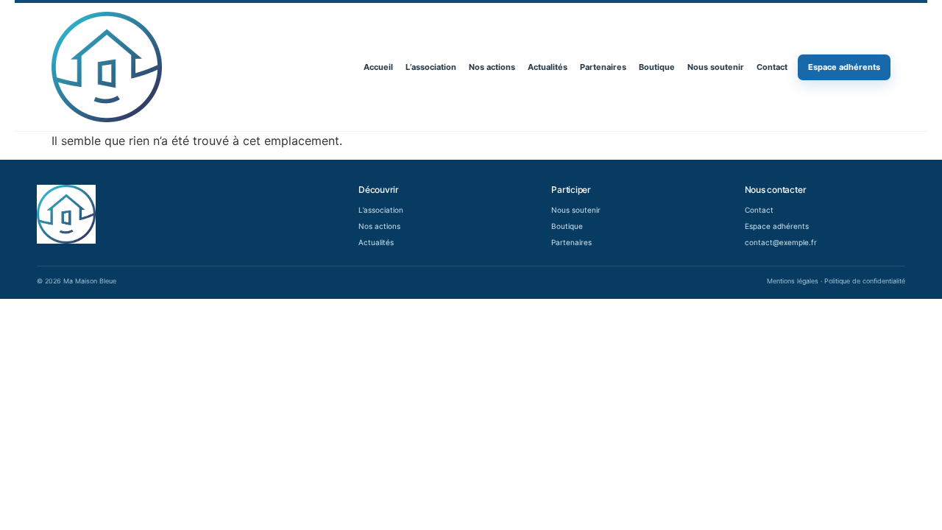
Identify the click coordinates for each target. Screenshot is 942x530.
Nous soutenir (715, 67)
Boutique (657, 67)
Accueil (378, 67)
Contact (772, 67)
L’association (431, 67)
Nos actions (492, 67)
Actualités (547, 67)
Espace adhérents (844, 67)
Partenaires (603, 67)
